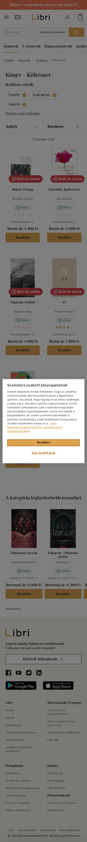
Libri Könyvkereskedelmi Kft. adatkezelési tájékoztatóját (34, 427)
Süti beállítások (43, 452)
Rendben (43, 442)
